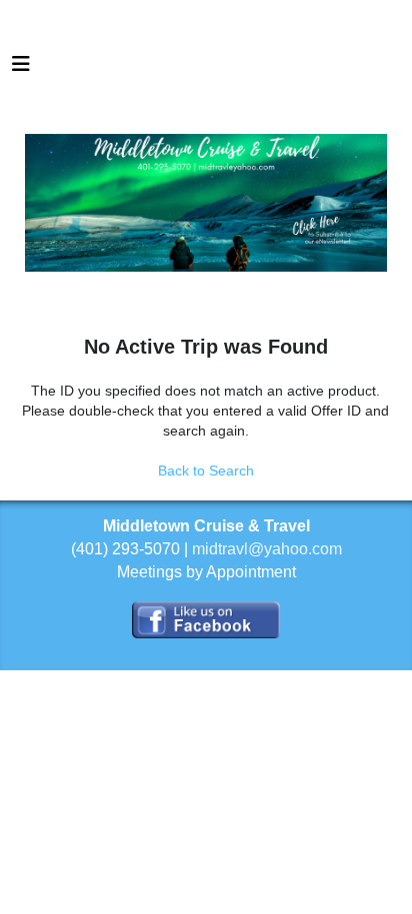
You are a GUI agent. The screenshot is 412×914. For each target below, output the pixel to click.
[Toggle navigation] (21, 69)
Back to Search (206, 470)
